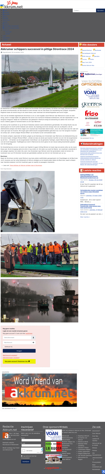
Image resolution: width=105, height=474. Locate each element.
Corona (84, 59)
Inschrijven (25, 461)
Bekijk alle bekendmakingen (89, 164)
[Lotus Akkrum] (91, 124)
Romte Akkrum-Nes (88, 65)
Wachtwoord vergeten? (10, 355)
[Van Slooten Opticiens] (91, 83)
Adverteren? (96, 431)
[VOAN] (91, 94)
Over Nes (95, 436)
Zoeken (101, 10)
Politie (92, 59)
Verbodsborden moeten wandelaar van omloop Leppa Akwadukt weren (91, 191)
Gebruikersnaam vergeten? (11, 358)
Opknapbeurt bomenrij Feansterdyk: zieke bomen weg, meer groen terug (90, 206)
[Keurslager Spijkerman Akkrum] (91, 75)
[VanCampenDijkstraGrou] (91, 132)
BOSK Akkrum (86, 56)
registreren (29, 333)
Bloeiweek (98, 50)
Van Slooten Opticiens (85, 455)
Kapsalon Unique (83, 447)
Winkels (94, 448)
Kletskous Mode (83, 441)
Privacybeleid (25, 458)
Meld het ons (72, 432)
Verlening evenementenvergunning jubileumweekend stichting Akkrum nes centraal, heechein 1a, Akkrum (90, 158)
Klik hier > (14, 408)
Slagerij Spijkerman (84, 453)
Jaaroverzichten (97, 457)
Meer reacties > (85, 217)
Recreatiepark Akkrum (89, 53)
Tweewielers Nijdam (84, 449)
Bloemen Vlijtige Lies (68, 441)
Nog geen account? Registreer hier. (16, 361)
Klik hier (92, 138)
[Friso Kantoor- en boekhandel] (91, 115)
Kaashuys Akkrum (83, 436)
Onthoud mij (8, 346)
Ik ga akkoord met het (28, 457)
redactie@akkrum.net (9, 439)
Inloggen (19, 351)
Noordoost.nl (7, 444)
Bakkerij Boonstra (67, 438)
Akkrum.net (65, 436)
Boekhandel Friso (67, 443)
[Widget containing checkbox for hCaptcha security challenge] (32, 450)
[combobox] (84, 10)
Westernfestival (87, 50)
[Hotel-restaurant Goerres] (91, 105)
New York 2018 (87, 62)
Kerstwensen (96, 469)
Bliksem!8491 (66, 440)
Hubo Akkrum (66, 459)
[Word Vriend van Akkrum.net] (39, 390)
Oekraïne (96, 56)
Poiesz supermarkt (84, 451)
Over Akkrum (96, 433)
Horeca (94, 450)
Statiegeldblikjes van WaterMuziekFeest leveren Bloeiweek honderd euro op (89, 176)
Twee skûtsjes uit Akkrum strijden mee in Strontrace (26, 165)
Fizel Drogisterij (67, 457)
